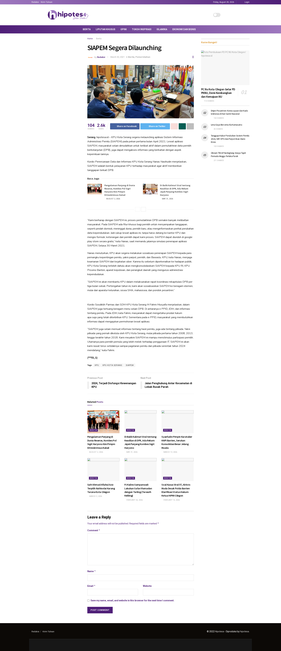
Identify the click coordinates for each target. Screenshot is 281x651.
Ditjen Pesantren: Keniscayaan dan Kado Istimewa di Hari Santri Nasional (229, 112)
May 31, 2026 (167, 199)
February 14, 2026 (171, 500)
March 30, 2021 (117, 57)
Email (91, 585)
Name (91, 571)
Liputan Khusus (105, 29)
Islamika (162, 29)
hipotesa (244, 631)
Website (147, 586)
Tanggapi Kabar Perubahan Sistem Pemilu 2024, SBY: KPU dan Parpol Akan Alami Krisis (230, 138)
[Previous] (137, 209)
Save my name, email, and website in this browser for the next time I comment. (132, 600)
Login (246, 2)
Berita (87, 29)
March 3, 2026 (95, 496)
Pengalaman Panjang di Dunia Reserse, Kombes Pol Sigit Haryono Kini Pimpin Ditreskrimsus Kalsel (119, 190)
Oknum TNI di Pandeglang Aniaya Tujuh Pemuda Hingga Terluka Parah (228, 154)
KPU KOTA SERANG (112, 365)
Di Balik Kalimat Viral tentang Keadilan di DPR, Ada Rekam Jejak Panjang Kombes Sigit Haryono (175, 190)
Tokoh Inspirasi (141, 29)
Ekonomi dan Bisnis (184, 29)
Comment (93, 530)
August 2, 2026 (113, 199)
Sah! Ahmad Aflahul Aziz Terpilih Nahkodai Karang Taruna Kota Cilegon (101, 488)
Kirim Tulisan (46, 2)
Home (90, 38)
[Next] (143, 209)
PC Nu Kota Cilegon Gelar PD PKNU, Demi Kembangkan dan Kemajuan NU (218, 92)
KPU (97, 365)
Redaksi (35, 2)
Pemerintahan (142, 57)
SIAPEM (130, 365)
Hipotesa (219, 631)
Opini (123, 29)
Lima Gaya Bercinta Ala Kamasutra (226, 124)
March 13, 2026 (170, 452)
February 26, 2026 (134, 500)
